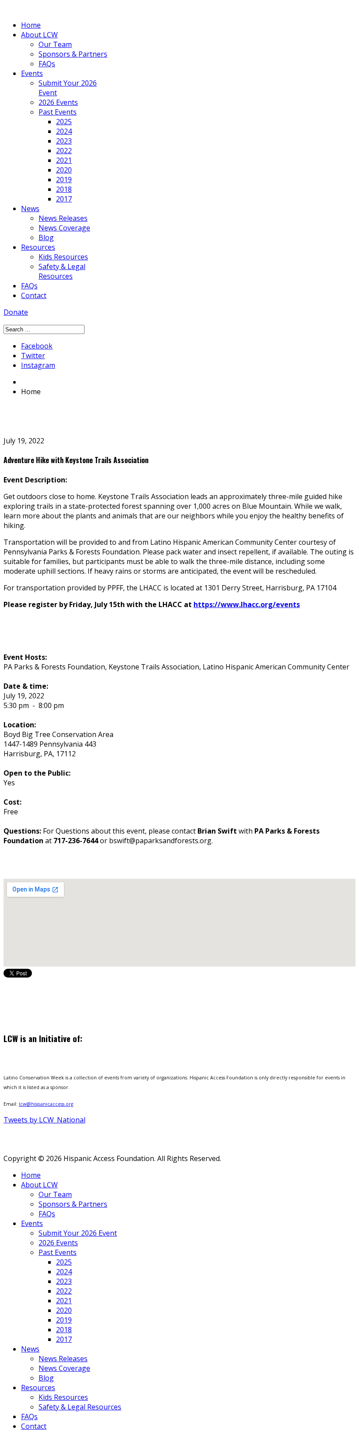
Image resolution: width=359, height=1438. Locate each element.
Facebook (37, 346)
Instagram (38, 365)
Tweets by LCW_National (44, 1120)
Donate (16, 312)
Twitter (33, 355)
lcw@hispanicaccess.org (46, 1104)
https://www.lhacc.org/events (247, 604)
